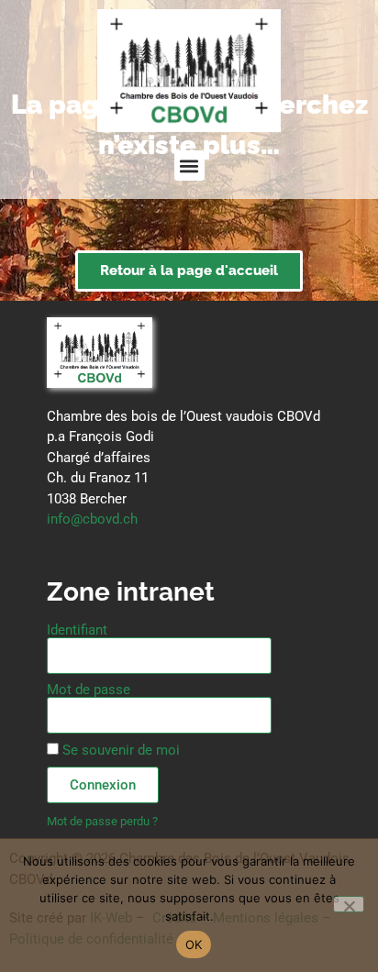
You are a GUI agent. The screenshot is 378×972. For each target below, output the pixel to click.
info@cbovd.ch (92, 519)
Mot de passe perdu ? (102, 821)
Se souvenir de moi (119, 750)
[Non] (348, 904)
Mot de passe (88, 690)
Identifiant (77, 630)
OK (194, 944)
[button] (189, 165)
